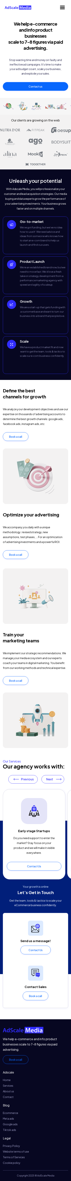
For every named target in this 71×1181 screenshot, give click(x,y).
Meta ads (8, 1118)
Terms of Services (14, 1157)
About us (8, 1091)
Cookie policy (11, 1162)
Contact (8, 1097)
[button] (62, 7)
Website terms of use (16, 1151)
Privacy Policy (11, 1145)
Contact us (35, 86)
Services (8, 1085)
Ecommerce (10, 1113)
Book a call (15, 436)
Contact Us (34, 866)
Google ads (10, 1124)
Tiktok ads (9, 1129)
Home (7, 1080)
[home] (17, 7)
